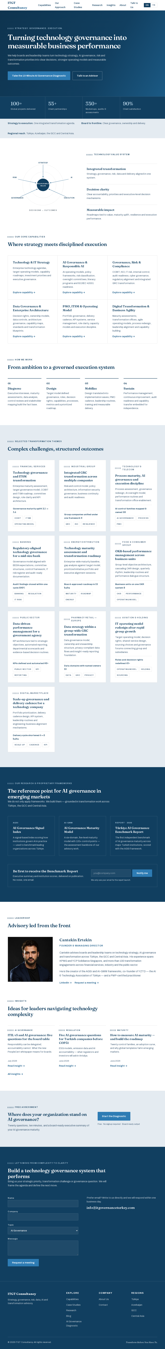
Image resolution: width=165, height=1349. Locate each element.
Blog (68, 1316)
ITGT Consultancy (17, 5)
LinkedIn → (65, 983)
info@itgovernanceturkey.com (111, 1208)
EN (147, 5)
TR (153, 5)
